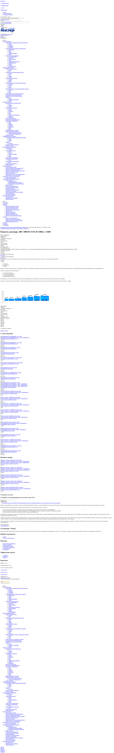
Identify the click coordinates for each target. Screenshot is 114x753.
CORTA (10, 77)
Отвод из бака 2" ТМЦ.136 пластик (8, 418)
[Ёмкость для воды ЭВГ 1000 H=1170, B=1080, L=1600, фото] (15, 228)
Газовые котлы (9, 148)
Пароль (2, 22)
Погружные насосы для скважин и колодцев (16, 83)
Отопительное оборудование (9, 147)
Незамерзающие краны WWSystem (16, 183)
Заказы (4, 12)
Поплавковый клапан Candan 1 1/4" (9, 435)
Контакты (5, 224)
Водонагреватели (7, 41)
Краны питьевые (9, 135)
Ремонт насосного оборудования (13, 219)
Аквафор (10, 105)
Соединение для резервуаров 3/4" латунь (10, 363)
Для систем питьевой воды (14, 134)
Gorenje (10, 65)
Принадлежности (10, 164)
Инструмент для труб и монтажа (13, 175)
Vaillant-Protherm (12, 62)
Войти (2, 19)
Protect (9, 81)
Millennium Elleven (12, 181)
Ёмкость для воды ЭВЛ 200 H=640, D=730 (10, 489)
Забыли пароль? (7, 22)
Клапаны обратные (10, 188)
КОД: (2, 235)
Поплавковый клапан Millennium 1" (9, 348)
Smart (9, 160)
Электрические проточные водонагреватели (16, 48)
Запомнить (4, 27)
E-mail (2, 20)
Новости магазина (7, 544)
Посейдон (10, 125)
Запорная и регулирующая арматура (11, 179)
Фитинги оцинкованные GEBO (13, 169)
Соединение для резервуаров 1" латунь (9, 358)
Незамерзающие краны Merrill (15, 182)
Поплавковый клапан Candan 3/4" (8, 424)
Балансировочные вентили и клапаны (14, 192)
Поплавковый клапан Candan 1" (8, 430)
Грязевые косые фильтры (14, 115)
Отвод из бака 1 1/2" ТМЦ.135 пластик (9, 412)
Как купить (5, 202)
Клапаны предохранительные (12, 189)
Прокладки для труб (10, 173)
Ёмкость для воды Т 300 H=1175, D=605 (10, 471)
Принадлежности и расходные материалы (15, 174)
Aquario (10, 69)
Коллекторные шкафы (11, 177)
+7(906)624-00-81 (5, 5)
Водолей (10, 84)
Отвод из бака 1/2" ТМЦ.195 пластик (9, 441)
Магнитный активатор (11, 118)
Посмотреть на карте (5, 577)
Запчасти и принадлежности (12, 55)
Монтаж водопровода (11, 212)
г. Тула (2, 7)
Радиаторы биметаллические (12, 161)
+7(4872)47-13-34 (4, 572)
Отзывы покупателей (8, 546)
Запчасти (8, 97)
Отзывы (5, 222)
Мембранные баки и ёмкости (9, 136)
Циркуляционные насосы (11, 78)
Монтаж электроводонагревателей (13, 215)
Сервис (4, 216)
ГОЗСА (10, 60)
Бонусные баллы (7, 548)
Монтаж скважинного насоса (12, 206)
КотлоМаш (10, 46)
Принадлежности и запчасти (12, 131)
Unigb (9, 138)
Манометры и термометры (12, 198)
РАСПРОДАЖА (12, 66)
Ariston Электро (12, 59)
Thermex (10, 45)
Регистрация (6, 19)
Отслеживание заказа (5, 18)
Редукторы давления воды (12, 186)
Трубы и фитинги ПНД (11, 167)
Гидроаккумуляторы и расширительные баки (16, 137)
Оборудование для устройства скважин (15, 93)
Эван (9, 155)
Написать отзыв (4, 330)
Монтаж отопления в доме (12, 214)
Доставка (5, 203)
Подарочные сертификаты (9, 547)
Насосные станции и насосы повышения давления (17, 88)
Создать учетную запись (6, 23)
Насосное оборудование (8, 67)
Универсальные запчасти (14, 61)
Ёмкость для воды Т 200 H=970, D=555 (9, 463)
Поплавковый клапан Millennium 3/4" (9, 373)
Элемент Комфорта (12, 53)
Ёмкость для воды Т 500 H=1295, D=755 (10, 477)
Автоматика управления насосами (13, 94)
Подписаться (3, 501)
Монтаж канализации (11, 213)
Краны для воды (9, 180)
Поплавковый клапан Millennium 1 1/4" (9, 343)
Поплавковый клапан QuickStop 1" (8, 387)
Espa (9, 71)
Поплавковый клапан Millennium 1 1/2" (9, 338)
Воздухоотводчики (10, 193)
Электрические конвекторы (12, 157)
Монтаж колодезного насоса (12, 207)
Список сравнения (7, 13)
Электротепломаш (12, 154)
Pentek (9, 123)
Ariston (10, 43)
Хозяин (10, 80)
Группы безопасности (11, 194)
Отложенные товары (8, 14)
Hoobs (9, 75)
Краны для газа (9, 185)
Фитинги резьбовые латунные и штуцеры (15, 170)
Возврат (5, 557)
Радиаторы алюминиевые (11, 158)
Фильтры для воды (7, 102)
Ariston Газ (10, 58)
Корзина (2, 36)
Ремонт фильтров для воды (12, 221)
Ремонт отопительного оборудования (14, 220)
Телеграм (3, 525)
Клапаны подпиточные (11, 190)
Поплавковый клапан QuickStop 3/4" (9, 451)
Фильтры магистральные (11, 107)
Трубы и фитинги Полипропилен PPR (14, 168)
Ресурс (9, 152)
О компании (6, 225)
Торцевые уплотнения (13, 99)
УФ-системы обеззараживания (12, 119)
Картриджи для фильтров (11, 120)
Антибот (2, 24)
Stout (9, 141)
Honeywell (10, 111)
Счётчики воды (9, 196)
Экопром (10, 143)
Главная (2, 227)
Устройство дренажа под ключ (12, 209)
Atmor (9, 51)
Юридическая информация (9, 543)
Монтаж (5, 205)
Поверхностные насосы (11, 68)
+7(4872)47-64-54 (5, 3)
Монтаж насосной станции (12, 208)
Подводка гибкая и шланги (12, 171)
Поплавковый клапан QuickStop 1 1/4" (9, 446)
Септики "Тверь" (10, 145)
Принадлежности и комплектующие (14, 96)
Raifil (9, 113)
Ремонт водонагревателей (11, 218)
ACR (9, 74)
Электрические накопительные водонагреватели (17, 42)
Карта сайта (6, 549)
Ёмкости (8, 142)
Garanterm (10, 47)
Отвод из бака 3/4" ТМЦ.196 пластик (9, 393)
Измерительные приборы (9, 195)
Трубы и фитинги (7, 166)
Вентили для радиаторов (11, 163)
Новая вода (11, 117)
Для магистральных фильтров (15, 132)
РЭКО (9, 156)
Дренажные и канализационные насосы (15, 72)
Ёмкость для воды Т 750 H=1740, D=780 (10, 483)
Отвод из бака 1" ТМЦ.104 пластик (8, 399)
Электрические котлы (11, 150)
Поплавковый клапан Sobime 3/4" (8, 378)
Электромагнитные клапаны (12, 187)
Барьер (9, 106)
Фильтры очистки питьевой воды (13, 103)
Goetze (9, 109)
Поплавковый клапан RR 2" (7, 368)
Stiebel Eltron (11, 49)
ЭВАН (9, 54)
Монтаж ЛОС (9, 210)
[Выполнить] (23, 18)
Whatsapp (7, 525)
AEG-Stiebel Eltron (12, 56)
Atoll (9, 104)
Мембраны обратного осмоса (12, 130)
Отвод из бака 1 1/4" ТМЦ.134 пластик (9, 405)
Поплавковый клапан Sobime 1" (8, 353)
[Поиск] (13, 33)
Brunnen (10, 110)
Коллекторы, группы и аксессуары (11, 176)
